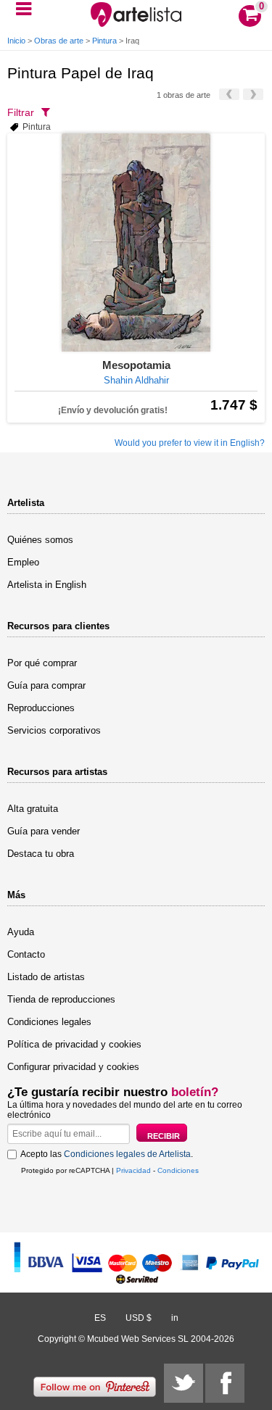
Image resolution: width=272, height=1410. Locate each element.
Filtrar (20, 112)
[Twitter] (183, 1383)
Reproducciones (41, 707)
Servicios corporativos (54, 730)
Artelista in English (46, 584)
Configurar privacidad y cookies (73, 1066)
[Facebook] (224, 1383)
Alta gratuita (32, 808)
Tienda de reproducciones (61, 999)
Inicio (16, 40)
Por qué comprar (42, 663)
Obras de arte (58, 40)
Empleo (23, 562)
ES (100, 1318)
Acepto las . (106, 1154)
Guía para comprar (46, 685)
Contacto (26, 954)
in (174, 1318)
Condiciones (178, 1170)
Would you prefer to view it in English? (190, 443)
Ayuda (20, 931)
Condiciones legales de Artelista (127, 1154)
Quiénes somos (40, 539)
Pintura (104, 40)
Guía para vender (43, 831)
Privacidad (133, 1170)
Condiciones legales (49, 1021)
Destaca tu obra (40, 853)
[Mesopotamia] (136, 242)
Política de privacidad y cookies (74, 1044)
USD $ (138, 1318)
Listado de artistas (46, 976)
